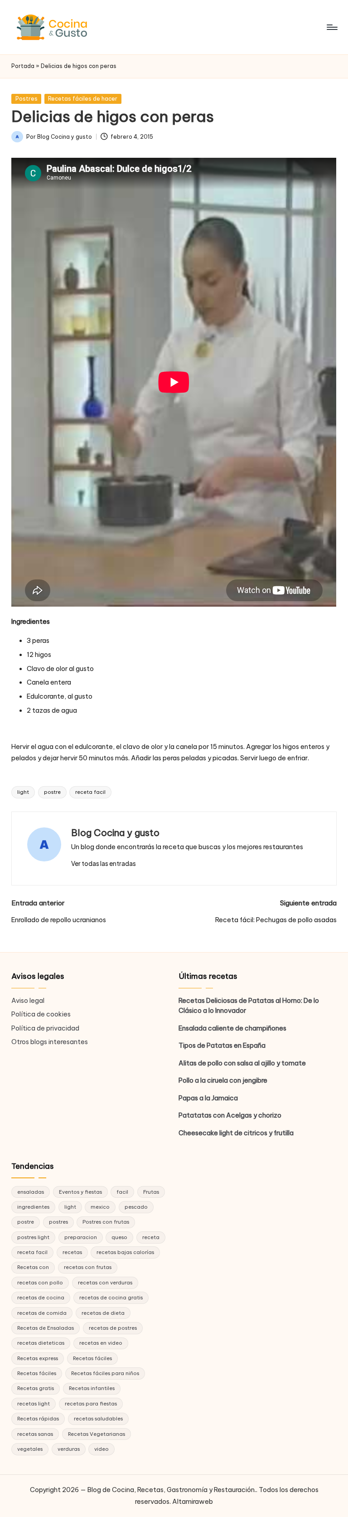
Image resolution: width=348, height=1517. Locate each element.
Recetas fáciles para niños (105, 1373)
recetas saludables (98, 1418)
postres (58, 1222)
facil (122, 1192)
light (23, 792)
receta (151, 1237)
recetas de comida (42, 1313)
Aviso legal (27, 1001)
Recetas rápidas (38, 1418)
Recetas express (37, 1358)
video (101, 1449)
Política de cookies (41, 1014)
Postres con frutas (105, 1222)
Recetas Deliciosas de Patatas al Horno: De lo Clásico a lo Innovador (249, 1006)
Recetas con (33, 1267)
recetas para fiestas (91, 1403)
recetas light (33, 1403)
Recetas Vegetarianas (96, 1434)
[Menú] (331, 27)
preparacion (80, 1237)
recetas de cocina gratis (111, 1297)
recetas (72, 1252)
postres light (33, 1237)
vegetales (30, 1449)
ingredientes (33, 1207)
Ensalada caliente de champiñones (232, 1028)
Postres (26, 98)
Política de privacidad (45, 1028)
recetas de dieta (103, 1313)
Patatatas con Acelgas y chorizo (230, 1115)
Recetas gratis (35, 1388)
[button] (103, 863)
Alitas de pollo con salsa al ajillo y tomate (242, 1063)
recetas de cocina (40, 1297)
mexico (100, 1207)
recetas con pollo (40, 1282)
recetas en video (100, 1343)
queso (119, 1237)
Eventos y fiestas (80, 1192)
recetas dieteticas (40, 1343)
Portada (22, 66)
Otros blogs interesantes (49, 1042)
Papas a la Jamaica (208, 1098)
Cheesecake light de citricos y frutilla (236, 1133)
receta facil (90, 792)
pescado (136, 1207)
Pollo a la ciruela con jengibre (223, 1080)
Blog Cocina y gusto (115, 832)
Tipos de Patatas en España (222, 1045)
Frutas (151, 1192)
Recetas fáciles (92, 1358)
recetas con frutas (87, 1267)
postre (52, 792)
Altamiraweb (192, 1502)
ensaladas (30, 1192)
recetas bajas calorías (125, 1252)
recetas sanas (35, 1434)
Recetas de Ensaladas (45, 1328)
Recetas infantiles (92, 1388)
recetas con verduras (105, 1282)
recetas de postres (113, 1328)
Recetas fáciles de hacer (82, 98)
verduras (69, 1449)
